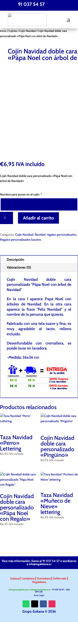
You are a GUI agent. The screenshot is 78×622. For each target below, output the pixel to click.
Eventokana (44, 578)
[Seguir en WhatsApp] (26, 603)
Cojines (12, 31)
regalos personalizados (61, 234)
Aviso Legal (39, 595)
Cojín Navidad (27, 31)
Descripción (15, 259)
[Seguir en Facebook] (43, 603)
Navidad (40, 234)
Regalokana (39, 582)
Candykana (27, 578)
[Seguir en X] (34, 603)
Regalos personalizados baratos (20, 240)
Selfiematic (60, 578)
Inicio (3, 31)
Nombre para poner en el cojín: (21, 194)
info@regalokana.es (40, 564)
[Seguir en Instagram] (52, 603)
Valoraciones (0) (19, 267)
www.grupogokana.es (18, 589)
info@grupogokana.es (40, 589)
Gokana (15, 578)
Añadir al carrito (38, 218)
